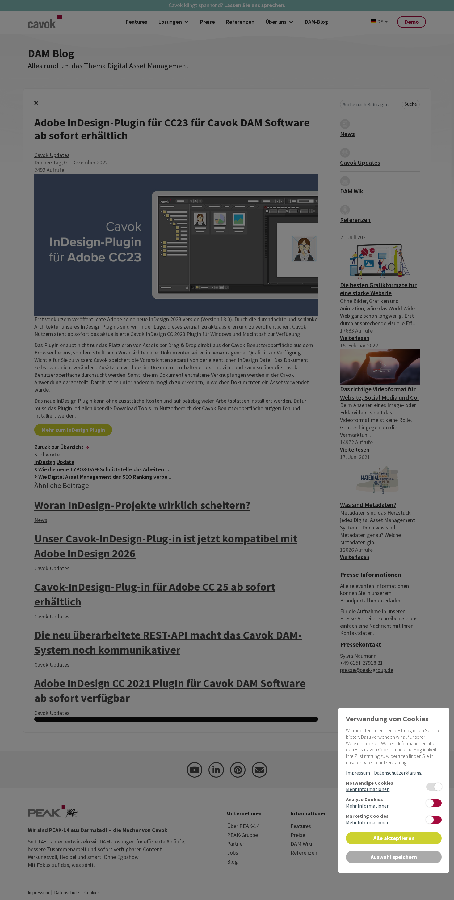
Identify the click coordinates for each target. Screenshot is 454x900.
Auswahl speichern (394, 856)
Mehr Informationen (367, 789)
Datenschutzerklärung (398, 773)
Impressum (358, 773)
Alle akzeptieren (393, 838)
